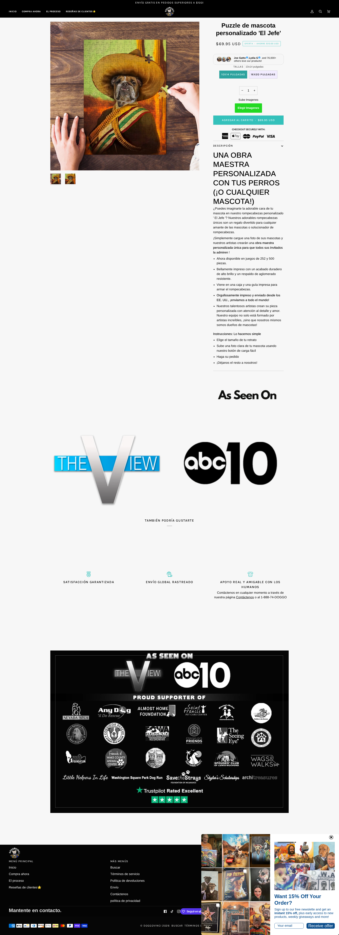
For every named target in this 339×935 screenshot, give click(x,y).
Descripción (223, 145)
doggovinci (152, 925)
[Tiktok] (172, 911)
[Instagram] (178, 911)
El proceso (16, 880)
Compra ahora (19, 874)
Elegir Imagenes (248, 107)
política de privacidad (125, 901)
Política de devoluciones (127, 880)
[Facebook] (165, 911)
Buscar (115, 867)
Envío (114, 887)
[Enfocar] (57, 164)
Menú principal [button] (21, 861)
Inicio (12, 867)
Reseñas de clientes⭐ (25, 887)
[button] (31, 11)
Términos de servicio (125, 874)
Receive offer (320, 925)
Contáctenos (245, 597)
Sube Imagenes (248, 99)
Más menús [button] (119, 861)
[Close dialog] (331, 837)
